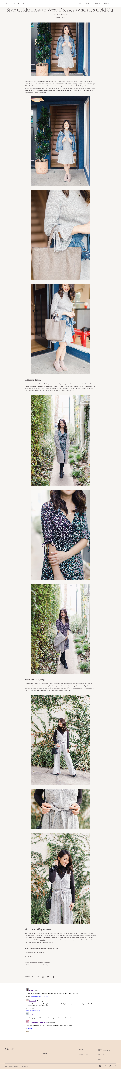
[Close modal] (94, 513)
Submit (77, 545)
